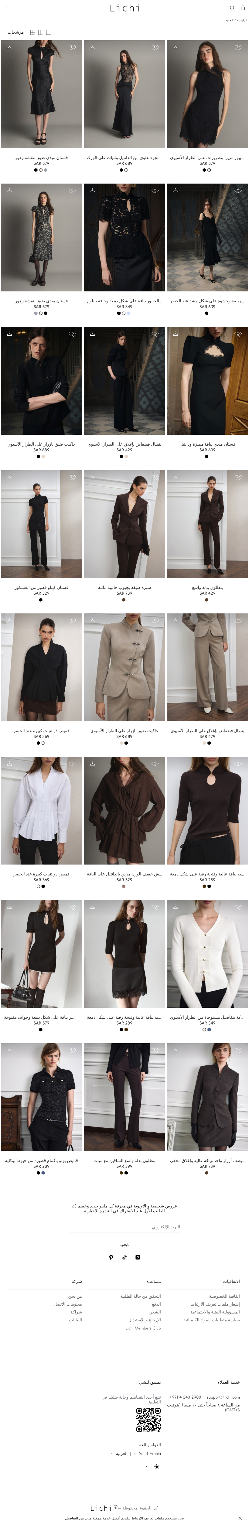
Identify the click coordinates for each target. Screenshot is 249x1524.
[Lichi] (124, 7)
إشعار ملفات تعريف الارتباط (215, 1304)
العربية (122, 1453)
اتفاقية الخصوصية (224, 1296)
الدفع (156, 1304)
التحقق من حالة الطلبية (140, 1296)
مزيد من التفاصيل (78, 1518)
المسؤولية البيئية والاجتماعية (215, 1312)
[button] (240, 1518)
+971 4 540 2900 (185, 1397)
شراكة (76, 1312)
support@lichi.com (223, 1397)
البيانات (75, 1320)
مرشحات (16, 32)
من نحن (75, 1296)
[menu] (7, 7)
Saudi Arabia (150, 1453)
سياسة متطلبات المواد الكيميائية (211, 1320)
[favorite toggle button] (72, 48)
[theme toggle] (153, 1467)
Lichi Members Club (143, 1328)
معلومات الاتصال (67, 1304)
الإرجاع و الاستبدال (144, 1320)
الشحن (155, 1312)
